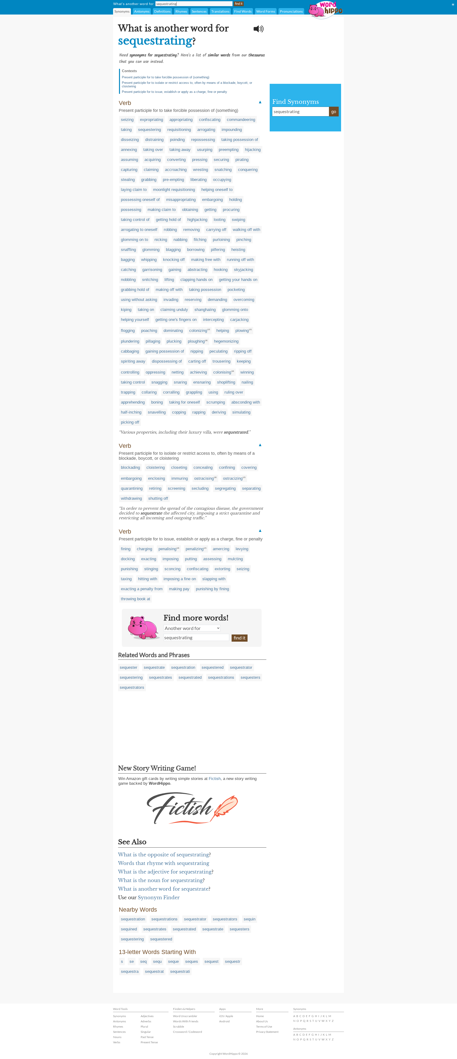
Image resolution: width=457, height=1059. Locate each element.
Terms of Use (264, 1026)
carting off (197, 361)
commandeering (241, 119)
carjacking (239, 319)
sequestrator (241, 667)
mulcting (235, 559)
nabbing (180, 239)
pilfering (218, 249)
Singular (146, 1032)
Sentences (199, 11)
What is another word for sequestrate (163, 889)
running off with (240, 259)
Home (260, 1016)
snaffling (128, 249)
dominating (173, 330)
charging (144, 549)
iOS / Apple (226, 1016)
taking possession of (239, 139)
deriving (219, 412)
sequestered (213, 667)
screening (176, 488)
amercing (221, 549)
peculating (218, 351)
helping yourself (135, 319)
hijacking (253, 149)
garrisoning (152, 269)
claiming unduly (174, 309)
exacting (148, 559)
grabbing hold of (135, 289)
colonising (222, 372)
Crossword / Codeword (187, 1032)
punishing (129, 569)
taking (126, 129)
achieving (198, 372)
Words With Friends (185, 1021)
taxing (126, 579)
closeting (179, 467)
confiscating (209, 119)
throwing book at (135, 599)
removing (191, 229)
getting (210, 209)
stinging (151, 569)
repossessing (203, 139)
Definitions (162, 11)
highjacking (197, 219)
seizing (127, 119)
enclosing (156, 478)
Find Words (243, 11)
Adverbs (146, 1021)
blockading (130, 467)
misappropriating (181, 199)
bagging (128, 259)
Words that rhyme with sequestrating (163, 863)
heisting (238, 249)
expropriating (151, 119)
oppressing (155, 372)
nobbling (128, 279)
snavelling (157, 412)
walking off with (246, 229)
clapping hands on (196, 279)
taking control (133, 382)
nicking (160, 239)
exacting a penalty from (142, 589)
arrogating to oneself (139, 229)
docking (128, 559)
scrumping (215, 402)
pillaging (153, 341)
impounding (232, 129)
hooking (221, 269)
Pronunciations (291, 11)
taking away (180, 149)
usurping (204, 149)
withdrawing (131, 498)
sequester (128, 667)
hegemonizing (226, 341)
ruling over (233, 392)
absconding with (245, 402)
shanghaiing (205, 309)
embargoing (212, 199)
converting (176, 159)
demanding (217, 299)
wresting (200, 169)
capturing (129, 169)
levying (242, 549)
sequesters (250, 677)
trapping (128, 392)
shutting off (158, 498)
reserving (193, 299)
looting (219, 219)
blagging (173, 249)
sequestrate (154, 667)
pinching (243, 239)
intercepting (213, 319)
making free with (205, 259)
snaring (180, 382)
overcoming (243, 299)
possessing (131, 209)
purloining (221, 239)
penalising (167, 549)
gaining (175, 269)
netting (178, 372)
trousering (221, 361)
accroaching (176, 169)
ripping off (243, 351)
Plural (144, 1026)
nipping (196, 351)
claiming (151, 169)
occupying (222, 179)
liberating (198, 179)
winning (247, 372)
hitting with (147, 579)
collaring (149, 392)
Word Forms (265, 11)
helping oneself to (217, 189)
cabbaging (130, 351)
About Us (262, 1021)
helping (222, 330)
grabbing (148, 179)
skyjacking (243, 269)
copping (179, 412)
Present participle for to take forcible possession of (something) (165, 77)
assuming (129, 159)
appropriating (181, 119)
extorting (222, 569)
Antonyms (141, 11)
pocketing (236, 289)
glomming (150, 249)
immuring (179, 478)
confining (227, 467)
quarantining (132, 488)
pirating (241, 159)
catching (128, 269)
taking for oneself (184, 402)
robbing (170, 229)
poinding (177, 139)
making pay (179, 589)
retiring (155, 488)
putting (191, 559)
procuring (231, 209)
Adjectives (147, 1016)
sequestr (232, 961)
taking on (146, 309)
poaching (149, 330)
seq (143, 961)
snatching (223, 169)
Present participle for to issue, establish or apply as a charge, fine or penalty (174, 92)
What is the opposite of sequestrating (163, 855)
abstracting (197, 269)
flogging (128, 330)
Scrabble (178, 1026)
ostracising (204, 478)
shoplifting (226, 382)
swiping (238, 219)
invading (171, 299)
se (131, 961)
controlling (130, 372)
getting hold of (168, 219)
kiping (126, 309)
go (333, 111)
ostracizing (233, 478)
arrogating (206, 129)
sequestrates (160, 677)
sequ (157, 961)
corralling (171, 392)
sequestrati (180, 971)
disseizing (130, 139)
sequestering (149, 129)
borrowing (195, 249)
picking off (130, 422)
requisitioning (179, 129)
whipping (149, 259)
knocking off (174, 259)
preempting (228, 149)
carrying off (216, 229)
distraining (154, 139)
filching (200, 239)
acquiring (152, 159)
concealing (203, 467)
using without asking (139, 299)
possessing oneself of (140, 199)
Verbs (116, 1042)
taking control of (135, 219)
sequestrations (221, 677)
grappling (194, 392)
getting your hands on (238, 279)
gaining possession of (164, 351)
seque (173, 961)
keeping (244, 361)
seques (191, 961)
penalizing (195, 549)
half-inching (131, 412)
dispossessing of (167, 361)
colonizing (198, 330)
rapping (198, 412)
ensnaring (202, 382)
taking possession (205, 289)
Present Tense (149, 1042)
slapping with (213, 579)
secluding (200, 488)
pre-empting (173, 179)
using (213, 392)
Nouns (117, 1037)
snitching (150, 279)
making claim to (162, 209)
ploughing (196, 341)
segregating (225, 488)
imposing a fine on (180, 579)
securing (221, 159)
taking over (153, 149)
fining (125, 549)
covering (249, 467)
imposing (171, 559)
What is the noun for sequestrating (160, 880)
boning (157, 402)
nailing (247, 382)
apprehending (133, 402)
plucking (174, 341)
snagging (159, 382)
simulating (241, 412)
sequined (129, 929)
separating (251, 488)
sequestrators (132, 687)
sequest (211, 961)
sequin (249, 919)
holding (235, 199)
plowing (242, 330)
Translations (220, 11)
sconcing (172, 569)
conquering (248, 169)
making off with (169, 289)
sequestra (130, 971)
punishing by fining (212, 589)
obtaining (190, 209)
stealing (128, 179)
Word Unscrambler (185, 1016)
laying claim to (134, 189)
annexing (129, 149)
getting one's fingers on (176, 319)
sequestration (183, 667)
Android (224, 1021)
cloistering (155, 467)
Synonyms (121, 11)
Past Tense (147, 1037)
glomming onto (235, 309)
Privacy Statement (267, 1032)
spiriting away (133, 361)
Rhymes (181, 11)
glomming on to (134, 239)
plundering (130, 341)
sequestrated (190, 677)
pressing (199, 159)
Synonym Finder (159, 897)
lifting (169, 279)
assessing (212, 559)
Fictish (215, 778)
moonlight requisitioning (174, 189)
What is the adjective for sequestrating (165, 872)
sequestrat (154, 971)
